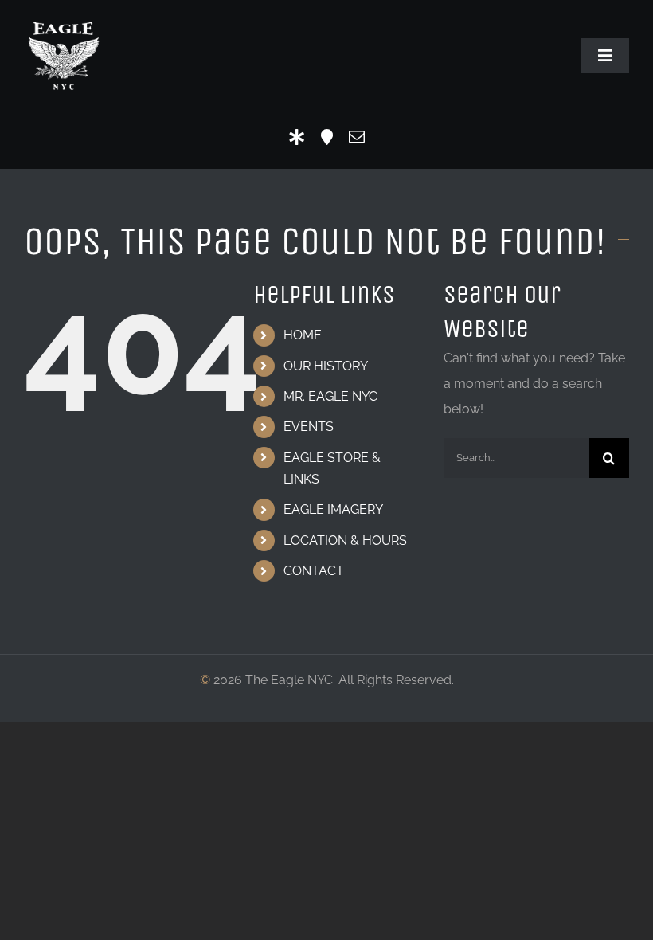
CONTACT (313, 570)
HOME (302, 335)
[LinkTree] (297, 137)
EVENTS (308, 426)
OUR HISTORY (325, 366)
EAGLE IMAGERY (333, 509)
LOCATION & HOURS (345, 540)
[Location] (327, 137)
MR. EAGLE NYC (330, 396)
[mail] (357, 137)
